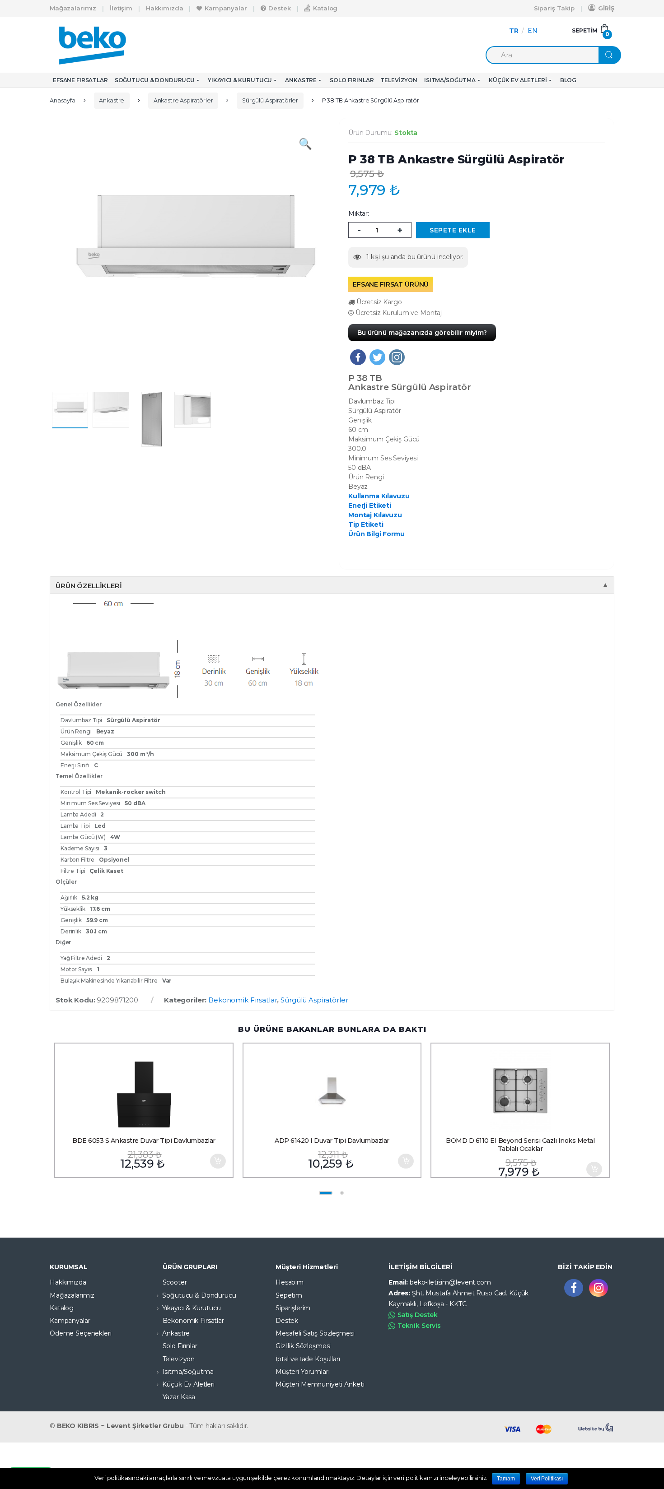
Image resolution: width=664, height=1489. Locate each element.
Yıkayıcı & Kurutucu (240, 80)
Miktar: (358, 213)
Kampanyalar (226, 8)
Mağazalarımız (73, 8)
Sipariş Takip (554, 8)
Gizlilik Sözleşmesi (303, 1346)
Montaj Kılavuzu (375, 515)
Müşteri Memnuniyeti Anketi (320, 1384)
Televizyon (398, 80)
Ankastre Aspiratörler (183, 100)
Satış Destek (417, 1315)
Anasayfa (62, 100)
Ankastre (301, 80)
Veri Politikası (547, 1478)
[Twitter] (377, 357)
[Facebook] (358, 357)
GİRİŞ (606, 8)
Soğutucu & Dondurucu (155, 80)
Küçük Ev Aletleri (518, 80)
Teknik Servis (419, 1326)
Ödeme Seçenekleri (81, 1333)
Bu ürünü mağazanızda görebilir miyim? (422, 333)
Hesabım (290, 1282)
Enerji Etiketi (369, 505)
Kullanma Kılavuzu (379, 496)
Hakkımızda (164, 8)
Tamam (505, 1478)
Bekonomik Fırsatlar (242, 1000)
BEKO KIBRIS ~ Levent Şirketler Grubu (120, 1426)
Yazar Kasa (179, 1397)
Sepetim (289, 1295)
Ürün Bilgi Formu (376, 534)
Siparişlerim (293, 1308)
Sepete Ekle (218, 1161)
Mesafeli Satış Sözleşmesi (315, 1333)
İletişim (121, 8)
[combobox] (542, 55)
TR (514, 31)
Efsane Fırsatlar (80, 80)
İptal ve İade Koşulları (308, 1359)
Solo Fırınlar (352, 80)
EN (533, 31)
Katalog (325, 8)
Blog (568, 80)
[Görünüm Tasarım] (596, 1427)
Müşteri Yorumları (303, 1372)
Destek (279, 8)
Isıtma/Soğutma (450, 80)
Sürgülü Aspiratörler (270, 100)
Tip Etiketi (365, 524)
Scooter (175, 1282)
